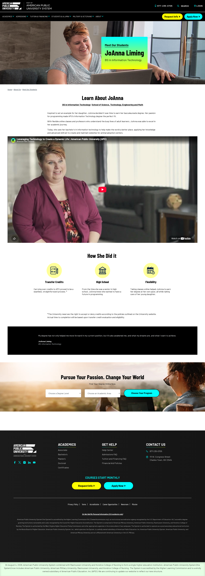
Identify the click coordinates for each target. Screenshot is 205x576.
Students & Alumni (60, 16)
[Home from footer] (25, 450)
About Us (17, 89)
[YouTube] (34, 462)
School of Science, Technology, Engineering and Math (117, 104)
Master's (62, 458)
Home (10, 89)
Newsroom (124, 504)
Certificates (63, 467)
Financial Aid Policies (112, 463)
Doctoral (62, 463)
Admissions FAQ (109, 454)
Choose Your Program (141, 393)
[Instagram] (24, 462)
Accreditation (94, 504)
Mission (134, 504)
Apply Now (192, 16)
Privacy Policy (73, 504)
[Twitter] (19, 462)
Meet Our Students (116, 45)
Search (185, 6)
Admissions (21, 16)
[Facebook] (15, 462)
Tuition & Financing (39, 16)
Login (199, 5)
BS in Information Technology (76, 104)
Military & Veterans (82, 16)
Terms (84, 504)
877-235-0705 (164, 5)
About (98, 16)
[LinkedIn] (29, 462)
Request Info (171, 16)
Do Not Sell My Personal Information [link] (102, 514)
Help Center (107, 450)
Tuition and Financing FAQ (114, 458)
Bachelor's (63, 454)
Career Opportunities (110, 504)
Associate (62, 450)
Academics (7, 16)
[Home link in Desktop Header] (27, 5)
